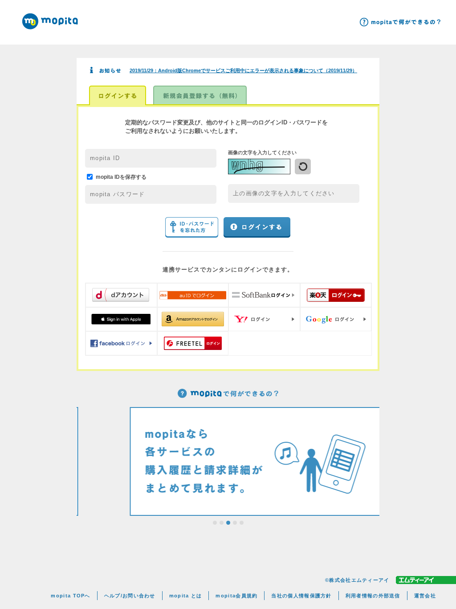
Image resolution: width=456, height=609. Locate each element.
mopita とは (185, 595)
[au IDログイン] (193, 295)
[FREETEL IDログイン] (193, 343)
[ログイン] (117, 95)
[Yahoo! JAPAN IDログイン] (264, 319)
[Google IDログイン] (336, 319)
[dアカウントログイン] (121, 295)
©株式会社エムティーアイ (357, 580)
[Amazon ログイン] (193, 319)
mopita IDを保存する (121, 176)
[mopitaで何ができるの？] (400, 22)
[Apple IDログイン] (121, 319)
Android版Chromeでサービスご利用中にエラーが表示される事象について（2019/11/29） (243, 70)
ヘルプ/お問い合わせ (129, 595)
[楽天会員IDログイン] (336, 295)
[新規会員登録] (200, 95)
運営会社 (425, 595)
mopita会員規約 (236, 595)
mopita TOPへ (70, 595)
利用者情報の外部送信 (373, 595)
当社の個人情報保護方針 (301, 595)
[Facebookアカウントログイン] (121, 343)
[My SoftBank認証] (264, 295)
